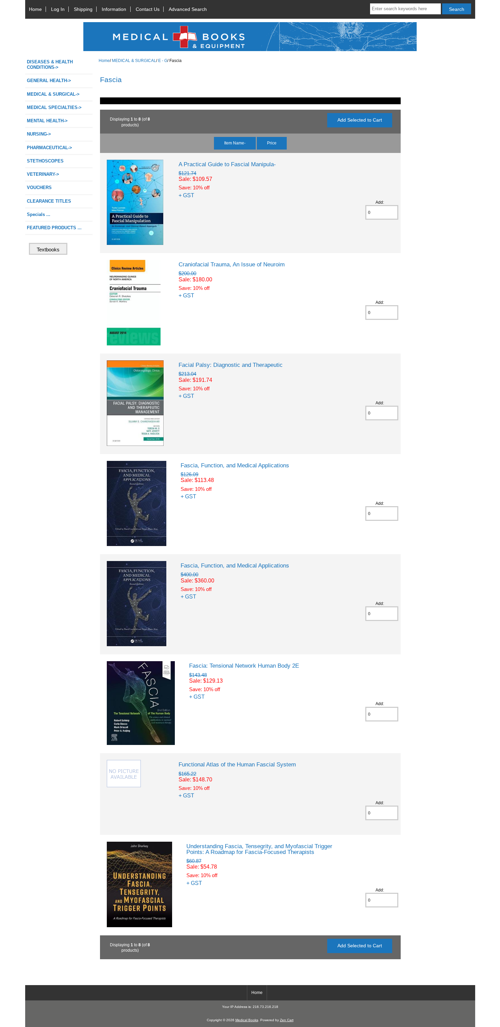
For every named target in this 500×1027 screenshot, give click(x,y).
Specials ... (38, 214)
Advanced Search (188, 9)
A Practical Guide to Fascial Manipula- (227, 164)
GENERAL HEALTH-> (49, 80)
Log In (58, 9)
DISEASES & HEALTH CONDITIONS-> (50, 64)
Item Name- (235, 143)
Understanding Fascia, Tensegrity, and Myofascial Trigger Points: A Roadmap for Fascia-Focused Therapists (259, 849)
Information (114, 9)
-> (53, 94)
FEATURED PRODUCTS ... (54, 227)
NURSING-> (39, 134)
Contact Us (148, 9)
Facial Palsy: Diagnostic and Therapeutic (231, 364)
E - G (162, 60)
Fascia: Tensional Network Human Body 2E (244, 665)
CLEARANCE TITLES (49, 201)
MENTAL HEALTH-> (47, 120)
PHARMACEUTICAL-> (49, 147)
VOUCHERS (39, 187)
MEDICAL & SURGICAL (134, 60)
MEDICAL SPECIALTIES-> (54, 107)
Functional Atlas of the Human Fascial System (237, 764)
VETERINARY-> (43, 174)
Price (272, 143)
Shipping (83, 9)
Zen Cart (287, 1020)
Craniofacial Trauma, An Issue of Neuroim (232, 264)
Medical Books (246, 1020)
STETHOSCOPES (45, 161)
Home (35, 9)
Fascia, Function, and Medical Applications (235, 465)
